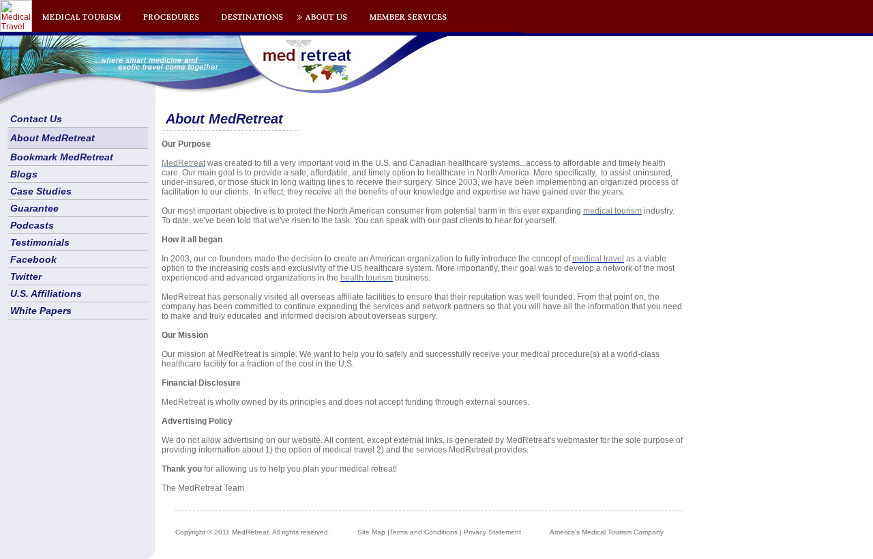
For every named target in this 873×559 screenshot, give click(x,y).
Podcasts (32, 225)
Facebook (33, 259)
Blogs (24, 174)
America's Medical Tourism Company (607, 532)
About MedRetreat (52, 137)
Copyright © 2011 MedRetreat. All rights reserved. (252, 532)
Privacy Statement (492, 532)
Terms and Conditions (423, 532)
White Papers (41, 310)
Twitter (26, 276)
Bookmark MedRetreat (61, 157)
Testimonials (40, 242)
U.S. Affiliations (46, 293)
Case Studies (41, 191)
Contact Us (36, 118)
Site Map (371, 532)
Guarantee (34, 208)
